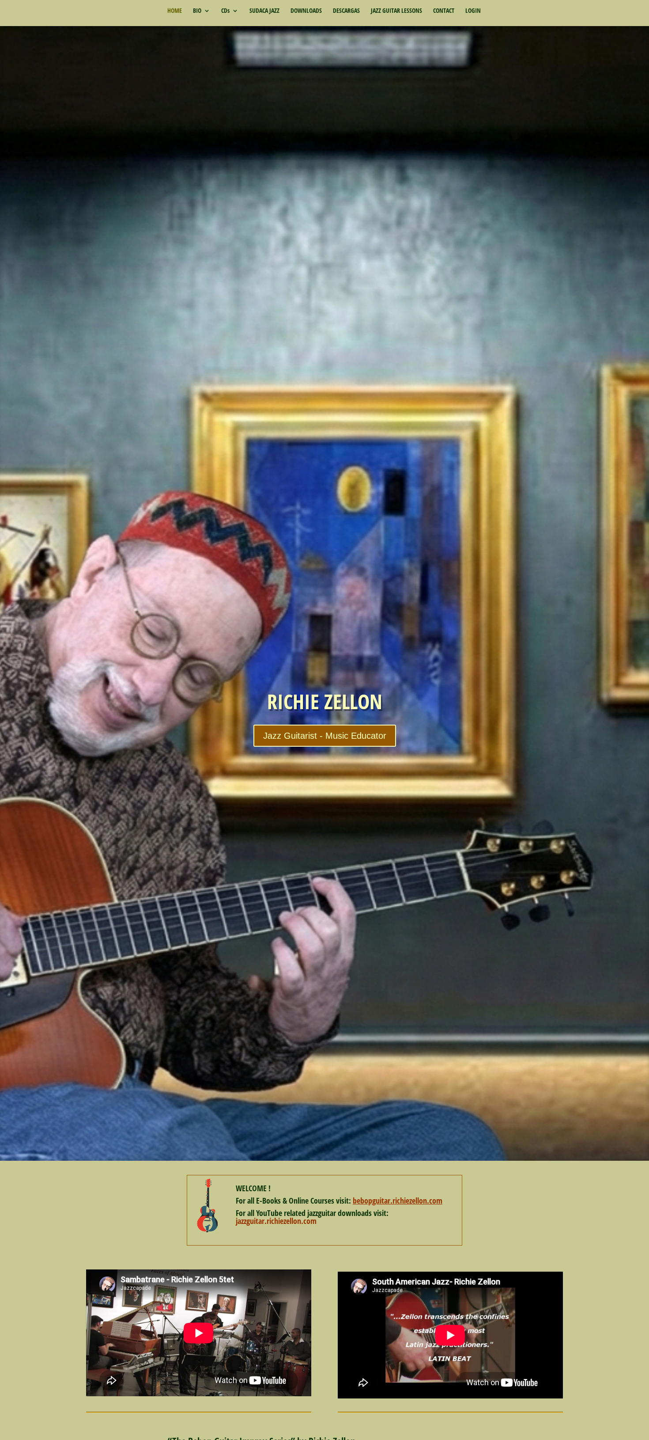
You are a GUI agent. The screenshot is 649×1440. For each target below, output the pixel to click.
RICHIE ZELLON (324, 701)
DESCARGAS (346, 11)
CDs (225, 11)
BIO (197, 11)
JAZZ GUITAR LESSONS (396, 11)
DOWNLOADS (306, 11)
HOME (174, 11)
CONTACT (443, 11)
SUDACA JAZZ (264, 11)
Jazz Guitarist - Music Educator (324, 736)
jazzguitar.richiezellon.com (276, 1221)
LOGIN (473, 11)
